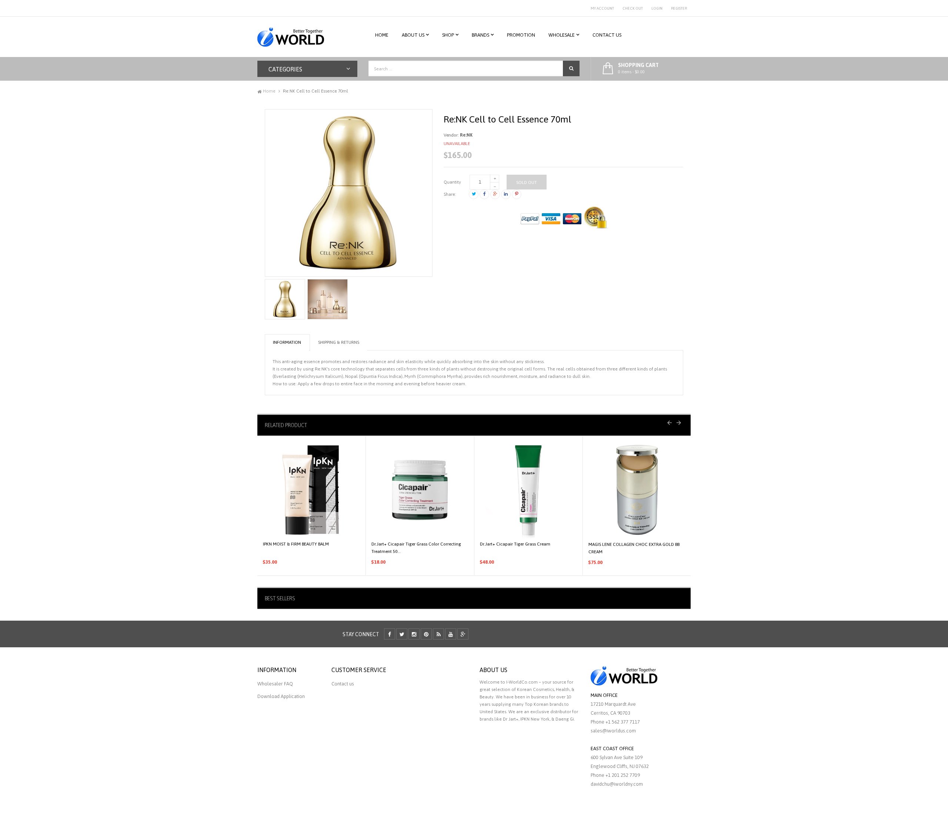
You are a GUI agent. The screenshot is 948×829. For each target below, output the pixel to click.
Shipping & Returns (338, 342)
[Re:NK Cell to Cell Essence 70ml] (285, 299)
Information (287, 342)
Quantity (452, 182)
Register (679, 8)
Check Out (632, 8)
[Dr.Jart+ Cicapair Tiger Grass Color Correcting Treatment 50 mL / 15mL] (419, 490)
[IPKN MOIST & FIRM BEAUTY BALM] (311, 490)
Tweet (473, 194)
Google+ (495, 194)
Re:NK (466, 135)
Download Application (281, 696)
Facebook (484, 194)
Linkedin (506, 194)
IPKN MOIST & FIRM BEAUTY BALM (296, 544)
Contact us (342, 684)
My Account (602, 8)
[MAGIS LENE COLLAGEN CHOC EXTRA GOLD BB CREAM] (637, 490)
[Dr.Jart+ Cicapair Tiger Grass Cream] (528, 490)
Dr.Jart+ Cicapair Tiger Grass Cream (515, 544)
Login (656, 8)
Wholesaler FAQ (275, 684)
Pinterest (516, 194)
